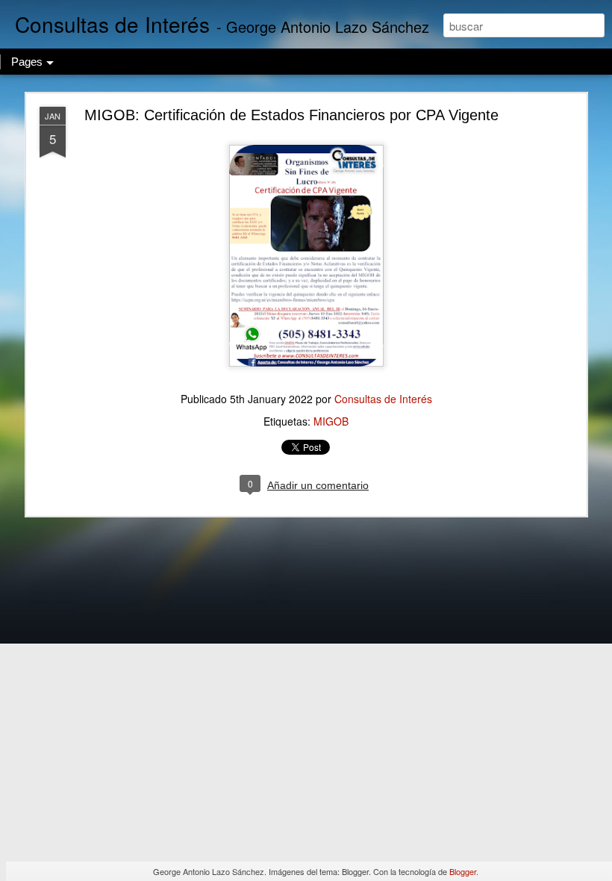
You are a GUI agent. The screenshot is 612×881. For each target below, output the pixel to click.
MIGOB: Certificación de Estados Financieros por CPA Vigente (291, 115)
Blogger (462, 871)
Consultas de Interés (383, 398)
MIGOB (331, 421)
